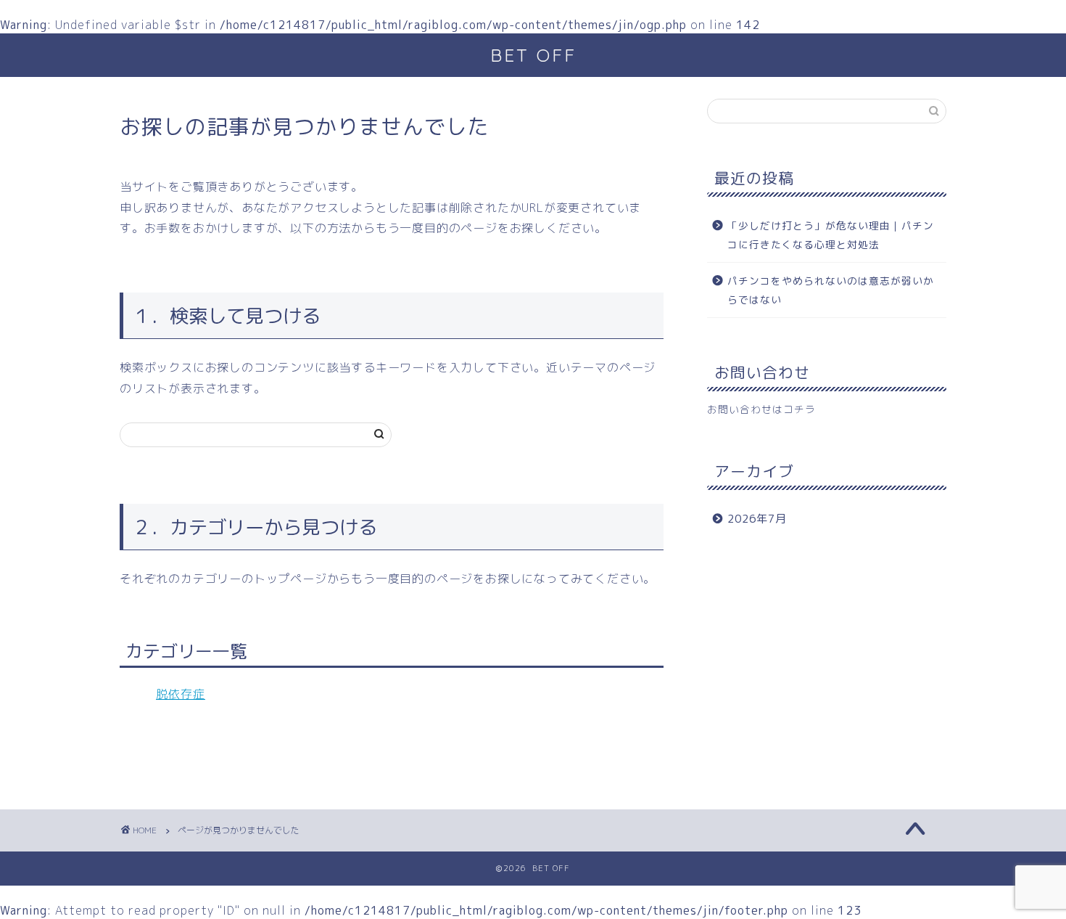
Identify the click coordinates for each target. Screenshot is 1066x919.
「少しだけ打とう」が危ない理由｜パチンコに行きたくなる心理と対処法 (830, 234)
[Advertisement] (826, 664)
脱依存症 (180, 694)
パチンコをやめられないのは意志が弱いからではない (830, 290)
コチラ (799, 409)
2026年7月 (757, 518)
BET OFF (533, 55)
